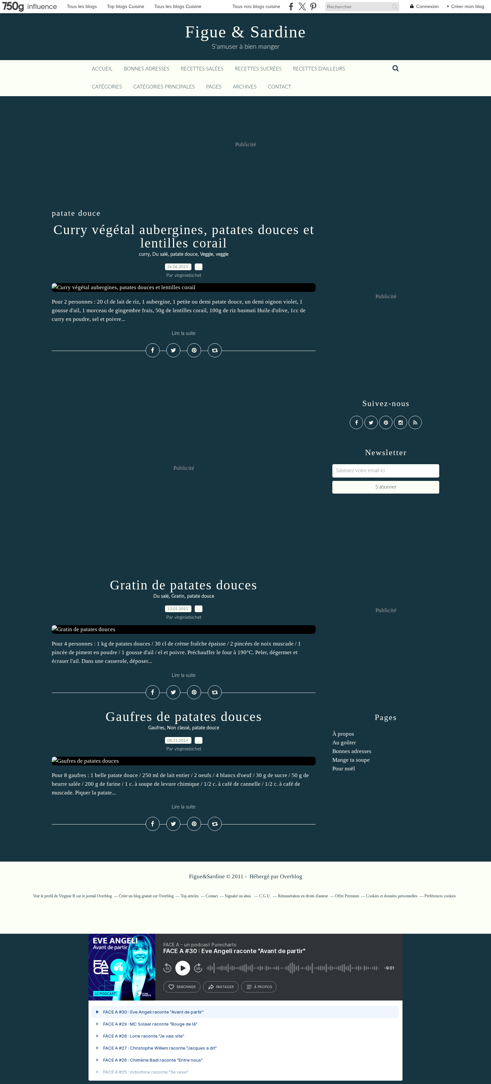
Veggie (206, 254)
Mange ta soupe (351, 760)
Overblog (291, 876)
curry (144, 254)
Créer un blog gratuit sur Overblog (146, 896)
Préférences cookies (440, 896)
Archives (245, 86)
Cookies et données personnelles (392, 896)
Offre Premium (347, 896)
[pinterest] (313, 6)
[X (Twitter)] (302, 6)
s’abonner (186, 987)
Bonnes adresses (146, 68)
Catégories (107, 86)
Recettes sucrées (258, 68)
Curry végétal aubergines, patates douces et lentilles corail (183, 236)
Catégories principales (164, 86)
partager (225, 987)
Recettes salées (202, 68)
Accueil (102, 68)
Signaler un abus (238, 896)
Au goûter (344, 742)
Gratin (177, 596)
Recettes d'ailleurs (319, 68)
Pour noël (343, 768)
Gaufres (156, 728)
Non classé (178, 728)
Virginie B (67, 896)
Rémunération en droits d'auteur (303, 896)
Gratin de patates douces (184, 584)
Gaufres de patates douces (184, 716)
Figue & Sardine (245, 31)
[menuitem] (102, 69)
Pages (213, 86)
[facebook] (291, 6)
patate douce (183, 254)
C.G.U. (265, 896)
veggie (222, 254)
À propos (343, 734)
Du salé (160, 254)
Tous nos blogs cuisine (256, 6)
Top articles (190, 896)
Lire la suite (184, 333)
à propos (263, 987)
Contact (279, 86)
